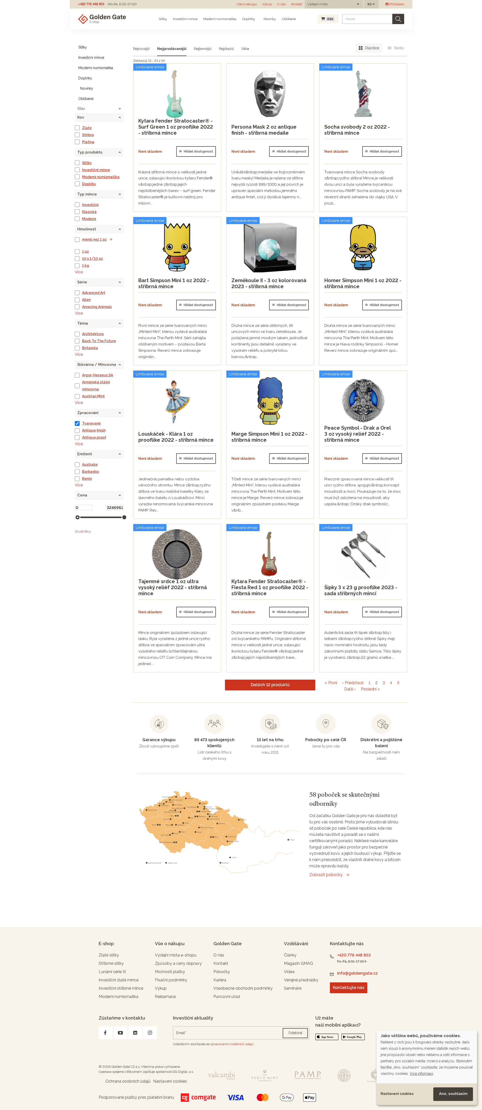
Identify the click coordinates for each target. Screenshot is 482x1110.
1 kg (85, 266)
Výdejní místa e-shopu (175, 955)
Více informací (421, 1074)
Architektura (93, 334)
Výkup (267, 4)
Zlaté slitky (109, 955)
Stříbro (88, 135)
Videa (289, 971)
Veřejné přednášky (301, 980)
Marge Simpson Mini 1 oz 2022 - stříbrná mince (269, 437)
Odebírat (295, 1033)
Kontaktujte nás (348, 987)
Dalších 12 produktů (270, 684)
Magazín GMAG (298, 963)
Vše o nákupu (246, 4)
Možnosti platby (170, 971)
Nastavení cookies (397, 1094)
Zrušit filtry (83, 531)
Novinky (269, 19)
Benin (87, 479)
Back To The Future (99, 341)
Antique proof (94, 437)
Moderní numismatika (219, 19)
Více (79, 272)
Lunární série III (112, 971)
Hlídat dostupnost (198, 151)
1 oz (85, 251)
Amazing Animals (97, 307)
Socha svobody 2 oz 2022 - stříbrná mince (357, 130)
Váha (245, 49)
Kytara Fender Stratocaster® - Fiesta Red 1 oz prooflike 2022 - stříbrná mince (269, 587)
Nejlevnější (202, 49)
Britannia (90, 348)
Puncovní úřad (226, 996)
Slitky (163, 19)
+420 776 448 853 (91, 4)
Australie (90, 465)
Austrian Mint (93, 396)
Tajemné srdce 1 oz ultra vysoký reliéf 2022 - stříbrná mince (172, 587)
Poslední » (370, 689)
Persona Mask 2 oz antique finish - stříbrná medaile (263, 130)
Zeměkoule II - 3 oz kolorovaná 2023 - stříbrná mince (268, 283)
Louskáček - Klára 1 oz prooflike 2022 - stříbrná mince (176, 437)
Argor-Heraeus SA (97, 375)
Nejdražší (226, 49)
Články (290, 955)
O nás (281, 4)
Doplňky (248, 19)
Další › (350, 689)
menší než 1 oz (94, 239)
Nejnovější (141, 49)
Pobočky (221, 971)
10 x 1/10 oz (92, 259)
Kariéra (219, 980)
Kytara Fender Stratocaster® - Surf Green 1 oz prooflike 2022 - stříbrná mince (175, 127)
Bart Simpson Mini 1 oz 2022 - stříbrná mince (173, 283)
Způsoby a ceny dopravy (178, 963)
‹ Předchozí (353, 682)
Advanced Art (93, 293)
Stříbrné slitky (111, 963)
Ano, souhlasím (453, 1093)
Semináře (293, 988)
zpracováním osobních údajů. (232, 1044)
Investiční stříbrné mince (121, 988)
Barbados (90, 472)
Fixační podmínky (171, 980)
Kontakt (296, 4)
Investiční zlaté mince (119, 980)
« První (331, 682)
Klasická (89, 212)
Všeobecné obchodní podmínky (243, 988)
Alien (86, 300)
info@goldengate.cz (357, 973)
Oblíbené (289, 19)
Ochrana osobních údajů (128, 1081)
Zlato (87, 128)
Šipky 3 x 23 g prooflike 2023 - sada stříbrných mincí (360, 590)
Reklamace (165, 996)
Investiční (90, 205)
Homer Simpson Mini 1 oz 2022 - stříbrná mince (362, 283)
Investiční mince (185, 19)
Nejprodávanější (172, 49)
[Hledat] (398, 19)
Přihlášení (396, 4)
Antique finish (93, 430)
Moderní (89, 219)
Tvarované (91, 423)
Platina (88, 142)
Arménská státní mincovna (96, 385)
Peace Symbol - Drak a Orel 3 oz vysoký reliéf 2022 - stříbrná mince (357, 434)
